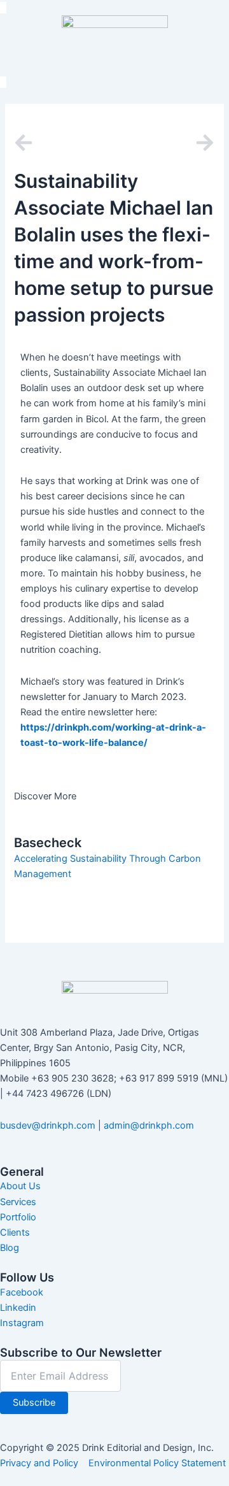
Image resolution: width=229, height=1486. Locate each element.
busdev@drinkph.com (47, 1125)
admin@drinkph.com (149, 1125)
